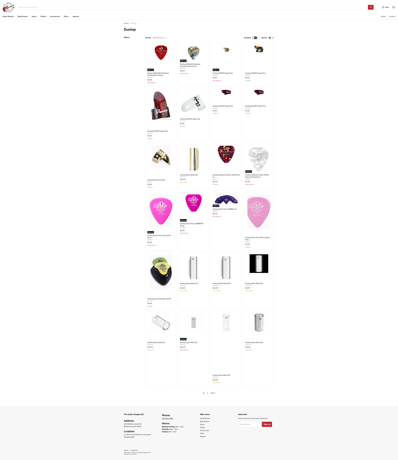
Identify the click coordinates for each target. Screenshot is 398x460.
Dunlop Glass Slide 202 (189, 283)
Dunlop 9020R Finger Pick (157, 131)
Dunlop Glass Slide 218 (254, 342)
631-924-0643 (167, 418)
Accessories (55, 16)
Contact (392, 16)
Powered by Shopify (130, 454)
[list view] (272, 37)
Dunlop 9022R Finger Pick (223, 106)
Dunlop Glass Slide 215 (221, 375)
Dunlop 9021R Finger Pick (190, 119)
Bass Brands (23, 16)
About (383, 16)
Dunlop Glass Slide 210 (254, 283)
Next (213, 393)
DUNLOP (150, 77)
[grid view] (269, 37)
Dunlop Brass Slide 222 (189, 175)
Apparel (76, 16)
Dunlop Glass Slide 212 (156, 342)
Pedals (43, 16)
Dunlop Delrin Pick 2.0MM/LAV (225, 209)
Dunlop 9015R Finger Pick (223, 73)
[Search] (371, 7)
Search (126, 450)
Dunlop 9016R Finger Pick (255, 73)
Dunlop (149, 182)
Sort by (148, 38)
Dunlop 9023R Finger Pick (255, 106)
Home (126, 23)
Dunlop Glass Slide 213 (188, 342)
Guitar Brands (8, 16)
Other (66, 16)
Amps (34, 16)
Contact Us (134, 450)
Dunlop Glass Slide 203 (222, 283)
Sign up (267, 424)
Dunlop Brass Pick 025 (156, 180)
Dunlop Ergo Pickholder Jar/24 (159, 299)
